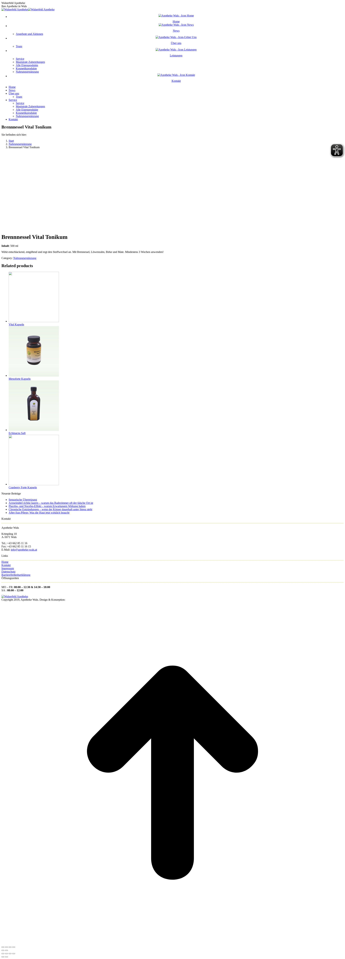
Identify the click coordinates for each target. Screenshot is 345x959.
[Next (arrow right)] (6, 950)
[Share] (6, 947)
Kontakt (6, 565)
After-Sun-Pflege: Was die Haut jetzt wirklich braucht (39, 512)
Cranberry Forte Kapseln (23, 487)
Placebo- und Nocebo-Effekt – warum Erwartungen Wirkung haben (47, 506)
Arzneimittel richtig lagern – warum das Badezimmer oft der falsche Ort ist (51, 502)
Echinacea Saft (17, 433)
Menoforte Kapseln (20, 378)
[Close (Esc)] (2, 947)
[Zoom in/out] (13, 947)
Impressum (7, 568)
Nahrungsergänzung (24, 258)
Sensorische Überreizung (23, 499)
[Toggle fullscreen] (10, 947)
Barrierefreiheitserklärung (15, 574)
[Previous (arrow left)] (2, 950)
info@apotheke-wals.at (24, 549)
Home (4, 561)
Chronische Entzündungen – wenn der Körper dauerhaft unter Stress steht (50, 509)
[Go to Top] (172, 942)
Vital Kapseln (16, 324)
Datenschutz (8, 571)
